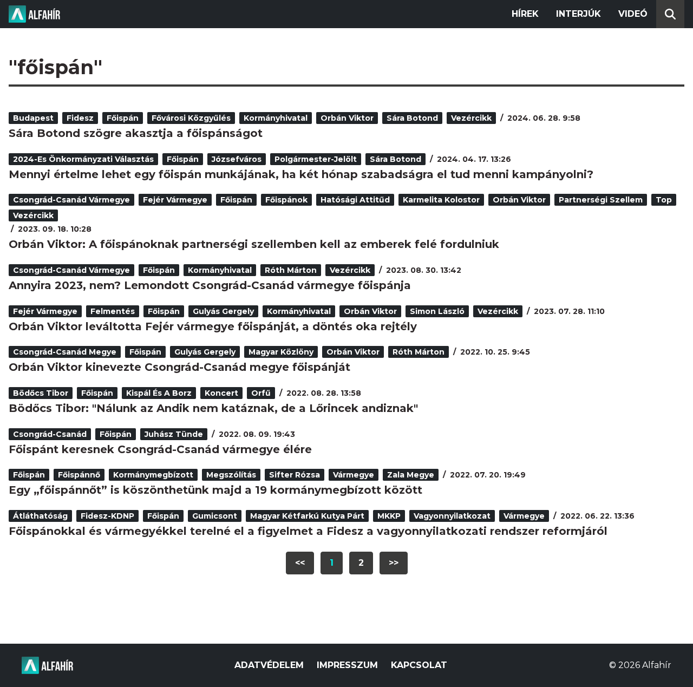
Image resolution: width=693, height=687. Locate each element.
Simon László (437, 311)
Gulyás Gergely (223, 311)
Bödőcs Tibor (40, 393)
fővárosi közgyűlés (191, 118)
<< (300, 563)
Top (664, 200)
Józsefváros (236, 159)
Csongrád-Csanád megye (64, 352)
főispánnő (79, 475)
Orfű (261, 393)
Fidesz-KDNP (107, 516)
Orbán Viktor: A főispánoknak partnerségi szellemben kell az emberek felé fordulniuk (254, 244)
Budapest (33, 118)
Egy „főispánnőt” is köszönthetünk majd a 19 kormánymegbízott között (215, 489)
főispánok (286, 200)
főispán (123, 118)
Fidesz (80, 118)
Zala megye (410, 475)
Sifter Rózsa (294, 475)
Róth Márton (291, 270)
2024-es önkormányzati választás (83, 159)
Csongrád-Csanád (50, 434)
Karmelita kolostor (441, 200)
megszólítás (231, 475)
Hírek (525, 14)
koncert (221, 393)
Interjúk (578, 14)
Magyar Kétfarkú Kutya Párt (307, 516)
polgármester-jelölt (315, 159)
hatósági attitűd (355, 200)
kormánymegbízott (153, 475)
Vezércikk (471, 118)
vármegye (353, 475)
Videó (633, 14)
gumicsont (214, 516)
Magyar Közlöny (281, 352)
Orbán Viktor (347, 118)
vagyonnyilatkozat (452, 516)
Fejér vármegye (175, 200)
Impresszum (347, 665)
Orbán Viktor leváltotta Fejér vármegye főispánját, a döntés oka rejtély (213, 326)
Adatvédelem (269, 665)
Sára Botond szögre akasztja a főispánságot (136, 133)
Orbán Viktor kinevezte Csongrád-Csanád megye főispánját (179, 367)
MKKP (389, 516)
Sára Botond (412, 118)
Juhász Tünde (174, 434)
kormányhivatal (276, 118)
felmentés (112, 311)
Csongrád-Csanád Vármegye (71, 200)
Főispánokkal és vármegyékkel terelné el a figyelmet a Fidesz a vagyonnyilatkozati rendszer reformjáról (308, 531)
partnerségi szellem (601, 200)
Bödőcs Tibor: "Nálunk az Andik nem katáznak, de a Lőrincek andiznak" (213, 408)
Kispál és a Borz (159, 393)
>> (393, 563)
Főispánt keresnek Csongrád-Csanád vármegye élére (160, 449)
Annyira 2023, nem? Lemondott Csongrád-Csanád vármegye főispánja (210, 285)
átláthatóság (40, 516)
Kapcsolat (419, 665)
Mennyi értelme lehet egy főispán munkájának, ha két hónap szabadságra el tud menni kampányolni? (301, 174)
